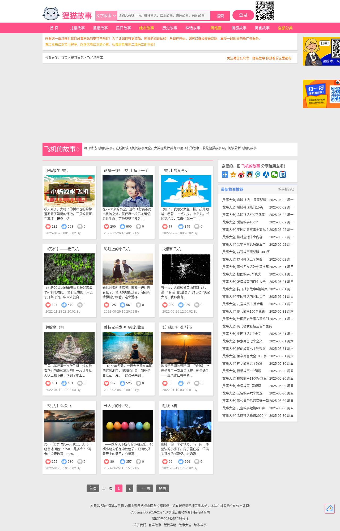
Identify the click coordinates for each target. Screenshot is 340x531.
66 (170, 462)
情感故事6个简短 (249, 371)
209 (171, 305)
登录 (243, 15)
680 (70, 462)
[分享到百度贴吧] (282, 174)
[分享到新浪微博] (241, 174)
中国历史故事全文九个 (253, 230)
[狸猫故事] (51, 13)
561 (129, 305)
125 (113, 305)
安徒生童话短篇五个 (251, 245)
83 (170, 383)
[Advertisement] (170, 103)
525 (129, 383)
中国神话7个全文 (249, 334)
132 (54, 226)
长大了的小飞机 (117, 405)
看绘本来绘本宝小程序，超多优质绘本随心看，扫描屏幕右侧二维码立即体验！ (101, 44)
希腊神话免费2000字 (252, 416)
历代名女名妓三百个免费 (254, 326)
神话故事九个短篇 (249, 364)
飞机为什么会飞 (58, 405)
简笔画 (216, 28)
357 (129, 462)
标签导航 (77, 58)
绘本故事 (146, 28)
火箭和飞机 (171, 249)
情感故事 (239, 28)
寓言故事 (262, 28)
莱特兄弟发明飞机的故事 (124, 327)
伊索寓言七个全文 (249, 341)
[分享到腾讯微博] (258, 174)
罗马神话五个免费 (249, 259)
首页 (64, 58)
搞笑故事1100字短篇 (252, 378)
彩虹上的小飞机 (117, 249)
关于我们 (139, 525)
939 (187, 305)
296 (187, 462)
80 (112, 462)
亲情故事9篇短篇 (249, 386)
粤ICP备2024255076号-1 (170, 519)
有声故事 (154, 525)
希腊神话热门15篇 (250, 207)
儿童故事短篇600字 (251, 408)
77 (170, 226)
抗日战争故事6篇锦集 (252, 289)
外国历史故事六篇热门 (253, 319)
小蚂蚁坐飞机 (56, 170)
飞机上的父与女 (175, 170)
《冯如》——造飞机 (62, 249)
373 (187, 383)
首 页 (54, 28)
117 (113, 383)
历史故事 (169, 28)
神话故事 (192, 28)
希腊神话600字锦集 (251, 215)
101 (54, 383)
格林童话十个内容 (249, 237)
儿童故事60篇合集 (250, 304)
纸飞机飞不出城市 (177, 327)
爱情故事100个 (247, 222)
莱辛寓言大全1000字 (252, 356)
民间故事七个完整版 (251, 349)
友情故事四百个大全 (251, 282)
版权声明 (170, 525)
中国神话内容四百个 (251, 297)
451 (70, 383)
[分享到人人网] (266, 174)
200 (113, 226)
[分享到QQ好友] (249, 174)
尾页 (162, 488)
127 (54, 305)
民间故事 (123, 28)
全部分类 (285, 28)
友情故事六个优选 (249, 393)
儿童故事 (77, 28)
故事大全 (229, 200)
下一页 (144, 488)
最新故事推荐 (232, 189)
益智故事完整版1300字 (253, 252)
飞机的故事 (95, 58)
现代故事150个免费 (251, 311)
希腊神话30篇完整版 (251, 200)
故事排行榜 (286, 189)
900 (129, 226)
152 (54, 462)
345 (187, 226)
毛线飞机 (169, 405)
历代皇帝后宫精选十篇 (253, 401)
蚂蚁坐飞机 (54, 327)
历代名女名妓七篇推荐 (253, 267)
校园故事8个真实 (249, 274)
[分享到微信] (274, 174)
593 (70, 226)
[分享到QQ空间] (233, 174)
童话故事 (100, 28)
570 (70, 305)
